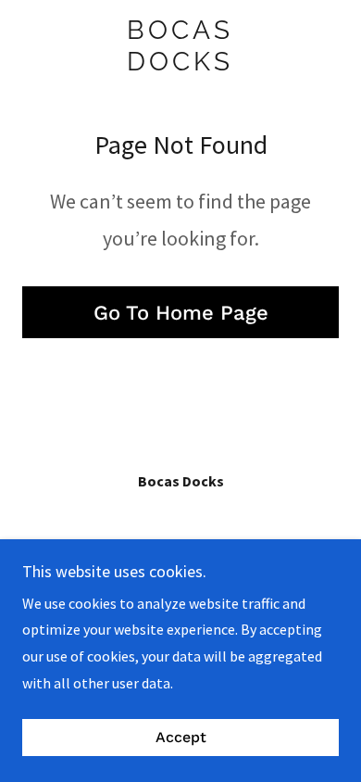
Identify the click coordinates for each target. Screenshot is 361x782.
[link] (180, 46)
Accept (181, 738)
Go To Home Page (180, 312)
